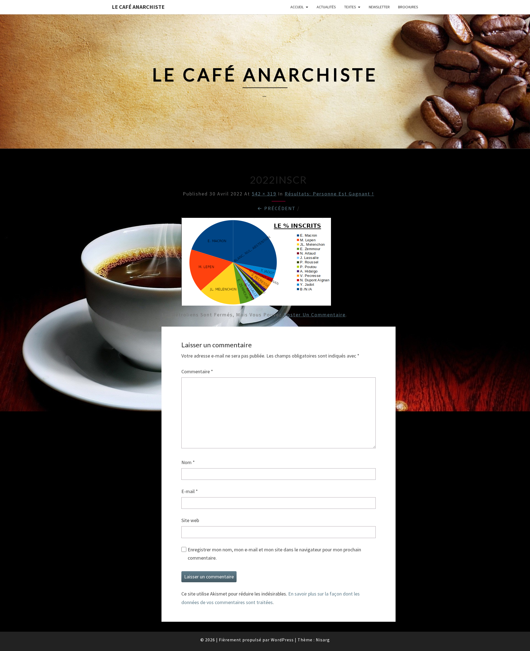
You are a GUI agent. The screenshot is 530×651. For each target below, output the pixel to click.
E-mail (189, 491)
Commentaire (197, 371)
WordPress (282, 639)
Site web (190, 520)
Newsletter (379, 6)
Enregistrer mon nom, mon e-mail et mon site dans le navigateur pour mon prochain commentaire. (274, 553)
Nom (188, 462)
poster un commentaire (314, 314)
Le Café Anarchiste (138, 6)
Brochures (408, 6)
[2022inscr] (256, 263)
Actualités (326, 6)
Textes (350, 6)
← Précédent (276, 208)
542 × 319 (264, 193)
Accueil (297, 6)
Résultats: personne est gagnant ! (329, 193)
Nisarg (323, 639)
